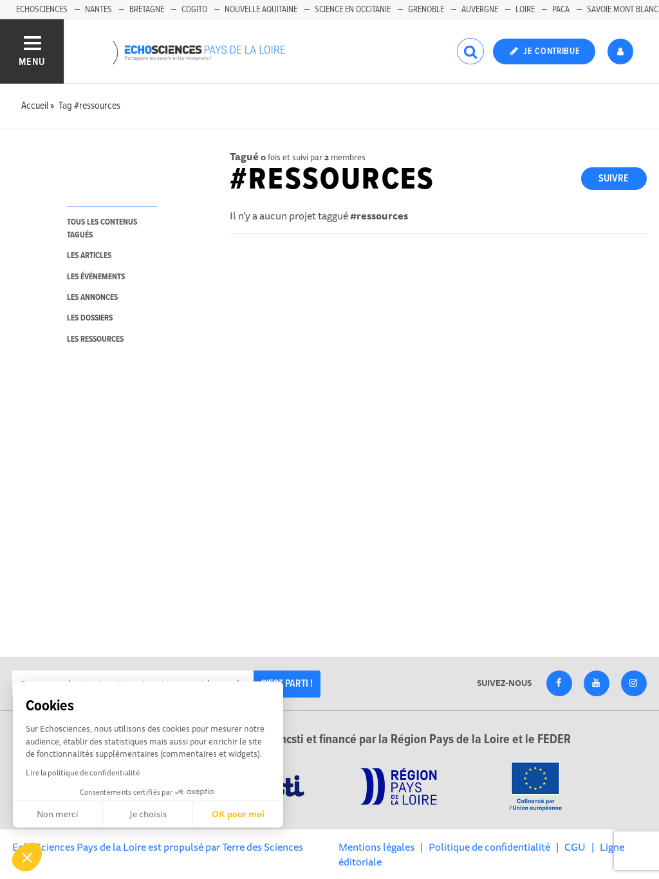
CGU (575, 846)
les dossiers (90, 318)
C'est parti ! (287, 683)
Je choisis (148, 814)
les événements (96, 277)
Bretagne (146, 9)
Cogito (194, 9)
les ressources (95, 339)
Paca (561, 9)
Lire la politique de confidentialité (83, 772)
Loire (525, 9)
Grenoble (426, 9)
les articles (89, 255)
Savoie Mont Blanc (622, 9)
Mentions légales (376, 846)
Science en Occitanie (353, 9)
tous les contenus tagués (102, 228)
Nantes (98, 9)
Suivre (614, 178)
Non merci (58, 814)
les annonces (92, 297)
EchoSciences (42, 9)
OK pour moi (238, 814)
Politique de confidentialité (489, 846)
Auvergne (479, 9)
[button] (27, 857)
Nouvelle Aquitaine (261, 9)
